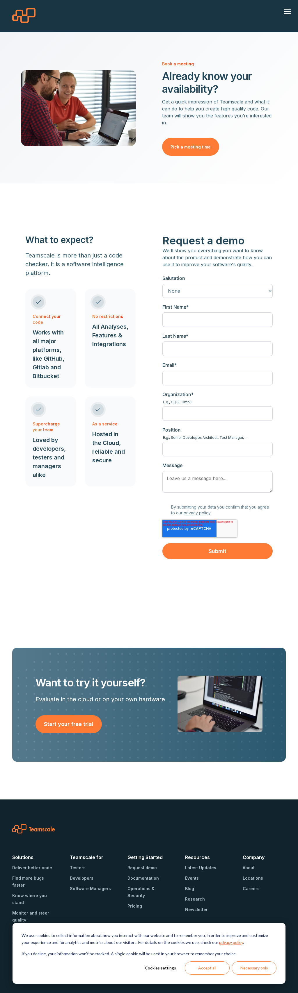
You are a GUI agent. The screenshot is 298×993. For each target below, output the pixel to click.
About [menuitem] (249, 867)
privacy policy (231, 942)
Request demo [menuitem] (142, 867)
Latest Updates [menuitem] (200, 867)
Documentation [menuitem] (143, 878)
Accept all (207, 967)
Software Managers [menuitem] (90, 888)
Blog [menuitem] (189, 888)
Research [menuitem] (195, 899)
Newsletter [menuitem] (196, 909)
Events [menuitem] (192, 878)
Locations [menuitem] (253, 878)
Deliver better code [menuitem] (32, 867)
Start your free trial (68, 724)
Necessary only (254, 967)
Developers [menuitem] (81, 878)
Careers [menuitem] (251, 888)
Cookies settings (160, 967)
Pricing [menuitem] (134, 905)
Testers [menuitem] (78, 867)
